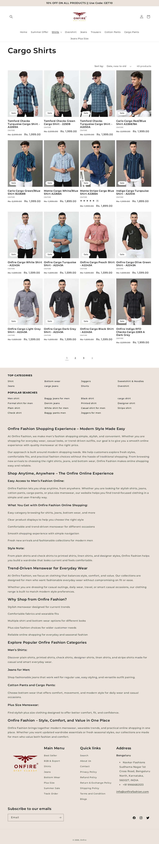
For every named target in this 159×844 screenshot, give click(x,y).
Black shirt (87, 398)
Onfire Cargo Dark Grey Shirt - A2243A (60, 330)
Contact (85, 766)
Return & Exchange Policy (95, 782)
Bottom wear (52, 381)
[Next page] (92, 358)
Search (84, 755)
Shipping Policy (89, 788)
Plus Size (49, 782)
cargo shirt (124, 398)
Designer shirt (126, 403)
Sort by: (99, 66)
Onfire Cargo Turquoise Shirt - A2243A (60, 264)
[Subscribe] (60, 817)
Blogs (83, 799)
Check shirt (15, 412)
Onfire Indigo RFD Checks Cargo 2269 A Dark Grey (130, 331)
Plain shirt (14, 408)
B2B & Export (52, 761)
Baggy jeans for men (57, 398)
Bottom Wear (52, 777)
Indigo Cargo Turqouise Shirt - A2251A (132, 192)
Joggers (86, 381)
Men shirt (13, 398)
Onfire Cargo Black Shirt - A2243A (97, 330)
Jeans (11, 386)
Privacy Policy (88, 772)
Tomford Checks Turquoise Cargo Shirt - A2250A (96, 123)
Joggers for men (91, 412)
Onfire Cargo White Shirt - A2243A (25, 264)
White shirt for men (56, 408)
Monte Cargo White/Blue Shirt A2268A (61, 192)
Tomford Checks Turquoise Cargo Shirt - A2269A (24, 123)
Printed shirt (89, 403)
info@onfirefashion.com (132, 791)
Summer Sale (52, 788)
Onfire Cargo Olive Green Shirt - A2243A (133, 264)
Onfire (83, 840)
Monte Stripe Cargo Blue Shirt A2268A (97, 192)
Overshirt (123, 386)
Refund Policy (88, 777)
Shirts (47, 766)
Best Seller (50, 755)
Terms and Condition (92, 793)
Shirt (11, 381)
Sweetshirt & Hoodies (131, 381)
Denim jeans (52, 403)
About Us (85, 761)
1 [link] (67, 358)
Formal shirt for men (20, 403)
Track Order (51, 793)
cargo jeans (51, 386)
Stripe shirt (124, 408)
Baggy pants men (55, 412)
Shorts (85, 386)
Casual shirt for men (93, 408)
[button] (11, 16)
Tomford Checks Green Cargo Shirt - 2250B (59, 122)
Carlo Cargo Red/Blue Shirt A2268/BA (131, 122)
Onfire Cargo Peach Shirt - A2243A (97, 264)
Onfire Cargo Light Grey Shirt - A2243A (24, 330)
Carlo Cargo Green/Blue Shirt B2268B (24, 192)
